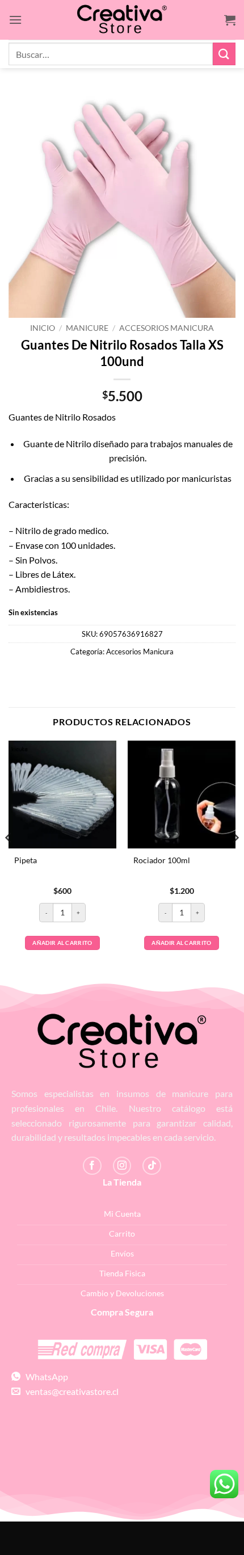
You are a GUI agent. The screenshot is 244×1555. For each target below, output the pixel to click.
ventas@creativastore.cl (69, 1391)
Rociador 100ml (161, 860)
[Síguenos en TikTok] (151, 1166)
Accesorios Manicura (166, 328)
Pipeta (25, 860)
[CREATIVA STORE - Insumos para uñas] (122, 20)
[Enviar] (224, 54)
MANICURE (87, 328)
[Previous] (9, 860)
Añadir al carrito (62, 942)
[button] (15, 19)
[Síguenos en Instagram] (122, 1166)
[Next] (235, 860)
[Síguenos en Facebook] (92, 1166)
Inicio (42, 328)
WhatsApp (44, 1376)
